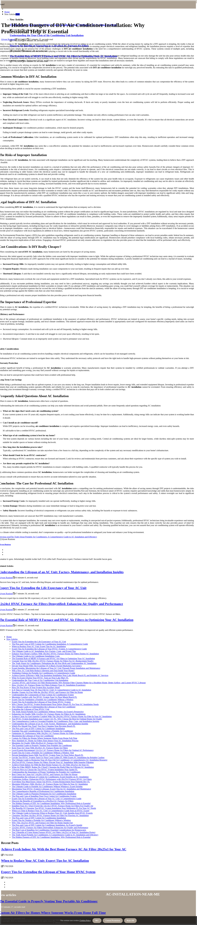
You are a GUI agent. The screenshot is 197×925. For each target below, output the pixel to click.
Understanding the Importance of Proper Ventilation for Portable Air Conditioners (46, 772)
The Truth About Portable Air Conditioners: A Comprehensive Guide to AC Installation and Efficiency (55, 835)
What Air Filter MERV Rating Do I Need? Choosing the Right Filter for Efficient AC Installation (53, 767)
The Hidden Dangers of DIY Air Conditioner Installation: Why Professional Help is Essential (51, 803)
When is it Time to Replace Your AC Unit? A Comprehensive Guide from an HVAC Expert (50, 810)
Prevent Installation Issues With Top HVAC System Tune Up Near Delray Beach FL (47, 755)
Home (7, 12)
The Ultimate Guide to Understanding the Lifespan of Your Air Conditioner (43, 707)
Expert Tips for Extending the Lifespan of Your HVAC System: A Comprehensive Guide (49, 649)
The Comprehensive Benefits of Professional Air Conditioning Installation (43, 791)
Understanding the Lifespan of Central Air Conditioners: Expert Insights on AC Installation (50, 777)
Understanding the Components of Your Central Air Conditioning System (43, 695)
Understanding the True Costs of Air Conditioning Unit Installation (47, 35)
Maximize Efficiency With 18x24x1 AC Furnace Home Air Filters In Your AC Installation (50, 784)
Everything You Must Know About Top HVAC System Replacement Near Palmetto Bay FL (51, 782)
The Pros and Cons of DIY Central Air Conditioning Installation (39, 818)
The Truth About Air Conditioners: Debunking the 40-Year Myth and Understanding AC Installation (54, 663)
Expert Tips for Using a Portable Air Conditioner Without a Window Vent (43, 753)
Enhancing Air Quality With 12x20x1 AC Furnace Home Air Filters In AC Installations (49, 714)
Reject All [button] (130, 920)
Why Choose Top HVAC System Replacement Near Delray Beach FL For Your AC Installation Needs (55, 704)
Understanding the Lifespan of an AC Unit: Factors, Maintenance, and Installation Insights (50, 724)
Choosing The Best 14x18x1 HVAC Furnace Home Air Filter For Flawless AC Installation (50, 815)
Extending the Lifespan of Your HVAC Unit (30, 709)
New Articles (12, 639)
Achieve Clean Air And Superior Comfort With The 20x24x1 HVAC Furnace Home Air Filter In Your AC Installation (62, 716)
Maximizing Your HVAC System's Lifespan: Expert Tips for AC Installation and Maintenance (51, 789)
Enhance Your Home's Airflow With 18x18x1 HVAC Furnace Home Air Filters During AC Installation (55, 654)
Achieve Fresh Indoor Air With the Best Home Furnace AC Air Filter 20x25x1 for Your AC (50, 765)
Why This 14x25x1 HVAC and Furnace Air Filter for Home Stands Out (42, 823)
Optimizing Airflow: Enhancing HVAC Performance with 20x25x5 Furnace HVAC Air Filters (52, 779)
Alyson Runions (8, 39)
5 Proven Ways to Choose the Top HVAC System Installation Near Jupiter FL (45, 769)
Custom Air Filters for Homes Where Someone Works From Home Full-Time (44, 738)
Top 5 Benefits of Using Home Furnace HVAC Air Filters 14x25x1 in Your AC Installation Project (53, 832)
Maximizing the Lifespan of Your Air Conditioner (33, 736)
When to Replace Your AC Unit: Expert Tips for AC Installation (39, 646)
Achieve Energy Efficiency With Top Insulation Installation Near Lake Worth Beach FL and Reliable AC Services (60, 675)
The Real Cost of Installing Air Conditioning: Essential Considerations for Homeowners (49, 830)
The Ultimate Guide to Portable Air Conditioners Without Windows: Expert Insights (47, 786)
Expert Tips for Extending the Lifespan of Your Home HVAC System (41, 702)
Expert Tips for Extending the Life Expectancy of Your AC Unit (39, 641)
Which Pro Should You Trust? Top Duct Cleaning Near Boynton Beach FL (43, 726)
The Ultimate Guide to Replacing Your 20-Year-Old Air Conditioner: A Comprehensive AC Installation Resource (59, 760)
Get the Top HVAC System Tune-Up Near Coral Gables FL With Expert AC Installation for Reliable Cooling (58, 757)
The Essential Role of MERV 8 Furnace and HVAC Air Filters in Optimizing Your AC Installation (53, 658)
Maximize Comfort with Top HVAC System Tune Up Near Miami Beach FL (44, 697)
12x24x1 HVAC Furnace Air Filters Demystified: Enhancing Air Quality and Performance (50, 827)
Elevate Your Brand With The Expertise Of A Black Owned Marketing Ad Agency (47, 666)
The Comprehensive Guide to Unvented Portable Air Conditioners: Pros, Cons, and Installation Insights (55, 721)
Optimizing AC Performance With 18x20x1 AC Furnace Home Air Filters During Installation (51, 733)
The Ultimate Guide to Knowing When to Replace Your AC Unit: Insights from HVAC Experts (52, 813)
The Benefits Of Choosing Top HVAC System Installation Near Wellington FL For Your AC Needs (54, 808)
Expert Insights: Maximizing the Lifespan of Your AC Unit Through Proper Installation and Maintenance (56, 668)
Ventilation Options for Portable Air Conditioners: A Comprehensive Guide (43, 673)
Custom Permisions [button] (112, 920)
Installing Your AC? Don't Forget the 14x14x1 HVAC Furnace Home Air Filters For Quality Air (52, 806)
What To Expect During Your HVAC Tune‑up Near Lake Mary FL (40, 678)
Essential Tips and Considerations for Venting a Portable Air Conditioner (42, 731)
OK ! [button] (97, 920)
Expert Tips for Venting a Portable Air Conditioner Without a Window (41, 820)
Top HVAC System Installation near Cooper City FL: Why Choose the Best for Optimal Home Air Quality (57, 719)
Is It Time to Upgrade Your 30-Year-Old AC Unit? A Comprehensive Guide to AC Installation (51, 690)
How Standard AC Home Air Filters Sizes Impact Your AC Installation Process (45, 740)
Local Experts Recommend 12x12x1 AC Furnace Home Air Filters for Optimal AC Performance (53, 750)
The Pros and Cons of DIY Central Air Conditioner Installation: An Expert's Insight (47, 825)
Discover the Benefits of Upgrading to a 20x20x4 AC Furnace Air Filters (42, 801)
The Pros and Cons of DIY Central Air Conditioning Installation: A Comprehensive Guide (50, 644)
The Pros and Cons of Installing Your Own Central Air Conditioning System (44, 796)
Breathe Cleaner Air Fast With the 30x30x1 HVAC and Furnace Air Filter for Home (47, 692)
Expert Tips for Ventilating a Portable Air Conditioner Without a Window (42, 699)
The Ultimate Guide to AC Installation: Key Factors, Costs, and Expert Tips (44, 651)
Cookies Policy (85, 920)
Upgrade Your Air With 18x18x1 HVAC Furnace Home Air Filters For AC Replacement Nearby (53, 661)
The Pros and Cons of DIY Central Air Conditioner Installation (38, 728)
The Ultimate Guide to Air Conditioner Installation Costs (36, 656)
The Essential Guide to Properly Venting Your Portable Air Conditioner (42, 745)
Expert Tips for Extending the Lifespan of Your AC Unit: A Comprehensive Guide (46, 798)
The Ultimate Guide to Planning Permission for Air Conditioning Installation (44, 794)
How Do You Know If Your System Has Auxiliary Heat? (36, 687)
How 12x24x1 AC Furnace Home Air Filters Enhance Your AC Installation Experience (49, 685)
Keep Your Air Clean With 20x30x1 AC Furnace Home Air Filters (40, 748)
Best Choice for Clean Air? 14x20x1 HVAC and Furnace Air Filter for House (44, 774)
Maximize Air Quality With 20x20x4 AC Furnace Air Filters (37, 743)
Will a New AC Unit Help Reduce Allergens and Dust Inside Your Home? (43, 670)
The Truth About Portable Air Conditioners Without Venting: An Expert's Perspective (48, 711)
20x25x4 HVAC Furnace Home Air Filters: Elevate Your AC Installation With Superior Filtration (53, 762)
